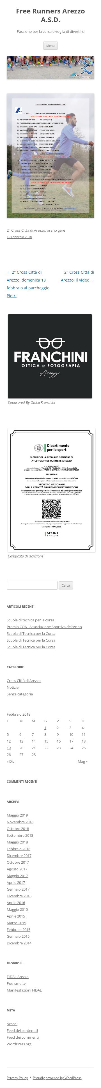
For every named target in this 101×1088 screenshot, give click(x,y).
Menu (50, 45)
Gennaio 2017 (18, 889)
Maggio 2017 (17, 875)
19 (9, 747)
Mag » (83, 761)
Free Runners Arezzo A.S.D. (50, 15)
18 (84, 741)
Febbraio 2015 (18, 929)
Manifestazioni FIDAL (24, 990)
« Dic (10, 761)
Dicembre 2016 (19, 895)
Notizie (13, 687)
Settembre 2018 (20, 835)
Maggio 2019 (17, 815)
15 (46, 741)
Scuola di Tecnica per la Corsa (31, 633)
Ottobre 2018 (18, 828)
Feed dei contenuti (22, 1030)
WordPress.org (19, 1043)
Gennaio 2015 (18, 936)
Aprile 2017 (16, 882)
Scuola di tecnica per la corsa (30, 620)
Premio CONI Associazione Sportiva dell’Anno (44, 626)
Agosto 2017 (17, 869)
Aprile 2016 (16, 902)
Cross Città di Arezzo (24, 680)
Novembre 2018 (20, 821)
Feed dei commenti (23, 1037)
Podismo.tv (16, 983)
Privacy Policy (17, 1077)
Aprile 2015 (16, 916)
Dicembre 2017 (19, 855)
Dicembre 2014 (19, 943)
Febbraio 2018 (18, 848)
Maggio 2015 (17, 909)
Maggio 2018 (17, 842)
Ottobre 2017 (18, 862)
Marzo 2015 (16, 922)
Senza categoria (20, 694)
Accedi (12, 1023)
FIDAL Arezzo (18, 976)
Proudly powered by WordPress (57, 1077)
